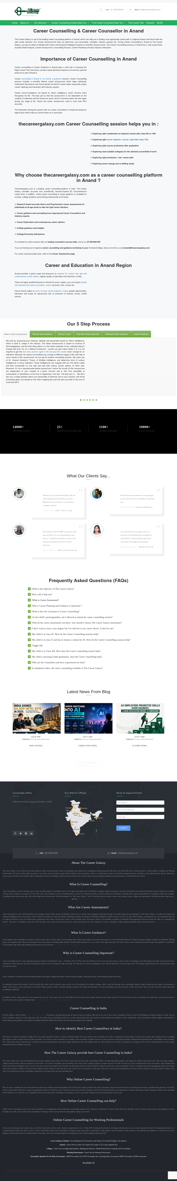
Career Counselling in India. (36, 1015)
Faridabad (134, 1171)
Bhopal (68, 1173)
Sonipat (149, 1171)
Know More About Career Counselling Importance (53, 1000)
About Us (24, 22)
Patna (120, 1171)
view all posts (88, 763)
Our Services (40, 22)
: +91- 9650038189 (114, 10)
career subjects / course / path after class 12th (127, 139)
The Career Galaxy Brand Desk (39, 739)
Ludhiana (81, 1173)
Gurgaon (126, 1171)
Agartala (103, 1173)
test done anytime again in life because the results (44, 351)
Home (15, 22)
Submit (123, 828)
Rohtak (142, 1171)
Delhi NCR (9, 1171)
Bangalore (18, 1171)
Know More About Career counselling (91, 899)
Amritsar (106, 1171)
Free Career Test (136, 22)
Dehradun (95, 1173)
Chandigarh (73, 1171)
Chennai (82, 1171)
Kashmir (168, 1171)
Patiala (113, 1171)
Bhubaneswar (113, 1173)
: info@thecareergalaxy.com (147, 10)
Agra (88, 1173)
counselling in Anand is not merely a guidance (41, 78)
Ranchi (62, 1173)
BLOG (159, 22)
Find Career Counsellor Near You (107, 22)
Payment (150, 22)
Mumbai (26, 1171)
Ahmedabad (48, 1171)
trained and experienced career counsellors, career (51, 283)
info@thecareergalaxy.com (125, 853)
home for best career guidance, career (51, 290)
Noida (66, 1171)
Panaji (161, 1171)
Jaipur (40, 1171)
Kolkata (90, 1171)
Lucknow (33, 1171)
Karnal (155, 1171)
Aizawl (74, 1173)
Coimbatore (98, 1171)
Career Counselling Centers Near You (69, 22)
